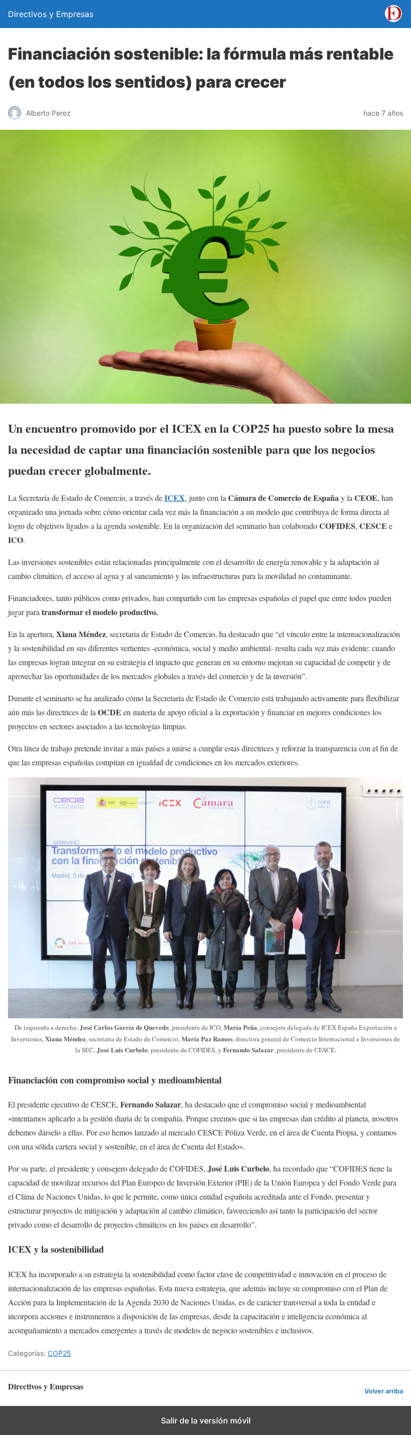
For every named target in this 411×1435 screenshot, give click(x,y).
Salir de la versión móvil (206, 1420)
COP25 (59, 1353)
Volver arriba (383, 1391)
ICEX (174, 497)
